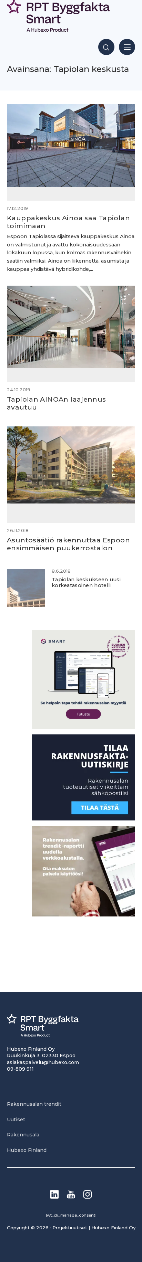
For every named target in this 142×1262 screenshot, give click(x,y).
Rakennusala (23, 1135)
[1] (83, 818)
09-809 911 (20, 1069)
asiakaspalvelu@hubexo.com (43, 1062)
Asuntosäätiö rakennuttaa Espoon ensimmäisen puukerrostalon (68, 544)
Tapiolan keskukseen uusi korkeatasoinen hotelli (86, 582)
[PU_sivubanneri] (83, 914)
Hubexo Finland (27, 1150)
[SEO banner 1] (83, 727)
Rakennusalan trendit (34, 1104)
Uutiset (16, 1119)
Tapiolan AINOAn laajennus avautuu (56, 403)
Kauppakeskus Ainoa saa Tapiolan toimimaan (68, 222)
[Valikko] (127, 47)
